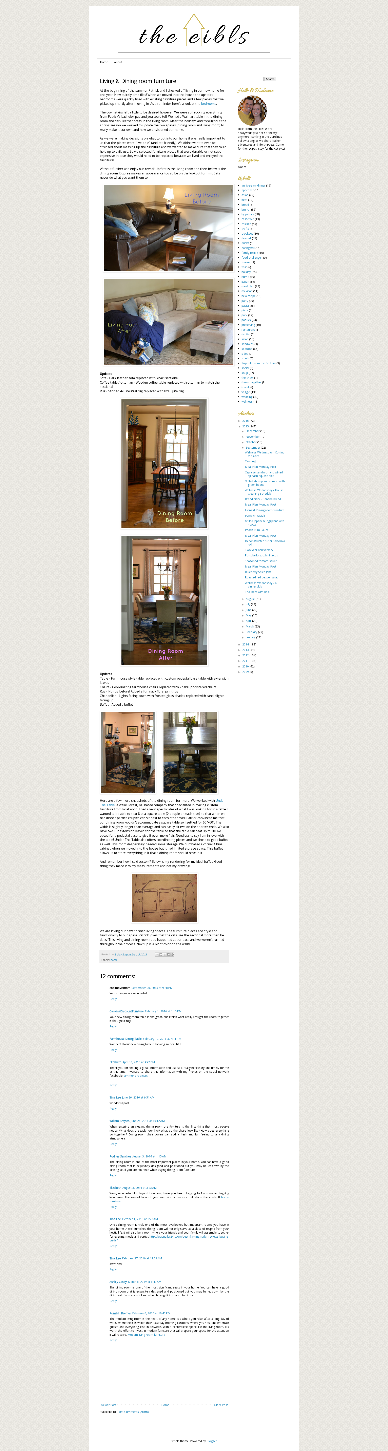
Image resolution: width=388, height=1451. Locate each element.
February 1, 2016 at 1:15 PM (163, 1011)
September (253, 447)
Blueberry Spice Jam (258, 572)
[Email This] (157, 955)
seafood (246, 349)
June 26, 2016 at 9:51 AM (138, 1097)
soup (244, 373)
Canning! (250, 461)
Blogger (212, 1441)
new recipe (248, 296)
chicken (246, 224)
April (249, 621)
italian (245, 281)
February (252, 632)
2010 (246, 666)
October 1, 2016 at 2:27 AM (140, 1219)
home (114, 960)
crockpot (247, 233)
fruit (244, 267)
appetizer (247, 190)
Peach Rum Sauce (257, 530)
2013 (246, 650)
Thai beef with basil (257, 592)
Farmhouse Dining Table (126, 1039)
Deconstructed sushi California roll (265, 542)
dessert (246, 238)
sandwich (247, 344)
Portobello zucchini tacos (261, 555)
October (251, 442)
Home (104, 62)
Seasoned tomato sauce (261, 561)
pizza (244, 310)
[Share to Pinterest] (172, 955)
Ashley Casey (118, 1282)
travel (245, 387)
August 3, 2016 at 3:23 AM (139, 1188)
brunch (245, 209)
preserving (248, 325)
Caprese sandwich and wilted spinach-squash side (264, 474)
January (251, 637)
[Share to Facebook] (169, 955)
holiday (246, 272)
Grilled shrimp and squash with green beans (265, 483)
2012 (246, 655)
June (249, 610)
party (244, 301)
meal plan (247, 286)
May (249, 615)
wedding (246, 397)
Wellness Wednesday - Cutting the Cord (264, 454)
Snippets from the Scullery (258, 363)
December (253, 431)
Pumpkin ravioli (255, 515)
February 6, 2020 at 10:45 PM (151, 1313)
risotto (245, 334)
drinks (245, 243)
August (251, 599)
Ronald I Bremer (120, 1313)
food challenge (251, 257)
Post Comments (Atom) (133, 1412)
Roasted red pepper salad (261, 577)
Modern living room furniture (146, 1335)
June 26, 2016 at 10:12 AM (148, 1121)
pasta (245, 305)
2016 (246, 421)
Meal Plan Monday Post (260, 467)
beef (244, 200)
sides (244, 354)
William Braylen (120, 1121)
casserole (247, 219)
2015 (246, 426)
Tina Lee (115, 1097)
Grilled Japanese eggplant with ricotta (264, 522)
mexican (246, 291)
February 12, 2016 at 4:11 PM (162, 1039)
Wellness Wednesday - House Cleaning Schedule (264, 491)
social (245, 368)
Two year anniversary (259, 550)
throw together (251, 382)
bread (245, 205)
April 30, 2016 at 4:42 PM (138, 1062)
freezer (246, 262)
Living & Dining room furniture (265, 510)
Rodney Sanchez (120, 1156)
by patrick (247, 214)
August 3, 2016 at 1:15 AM (149, 1156)
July (248, 604)
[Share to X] (165, 955)
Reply (113, 999)
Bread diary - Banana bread (263, 499)
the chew (247, 378)
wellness (247, 401)
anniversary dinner (253, 185)
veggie (245, 392)
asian (244, 195)
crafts (245, 229)
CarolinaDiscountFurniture (127, 1011)
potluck (246, 320)
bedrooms (208, 104)
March (250, 626)
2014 (246, 644)
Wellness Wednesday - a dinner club (261, 584)
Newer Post (108, 1405)
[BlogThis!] (161, 955)
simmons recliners (136, 1075)
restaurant (248, 330)
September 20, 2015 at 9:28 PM (152, 988)
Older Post (221, 1405)
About (118, 62)
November (253, 437)
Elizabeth (115, 1062)
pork (244, 315)
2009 (246, 672)
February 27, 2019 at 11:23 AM (142, 1258)
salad (244, 339)
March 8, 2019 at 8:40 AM (144, 1282)
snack (245, 358)
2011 (246, 661)
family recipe (249, 253)
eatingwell (248, 248)
